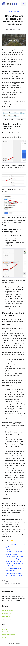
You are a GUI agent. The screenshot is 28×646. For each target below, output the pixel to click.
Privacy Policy (6, 632)
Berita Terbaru (6, 613)
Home (10, 11)
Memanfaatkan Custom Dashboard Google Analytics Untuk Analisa (14, 563)
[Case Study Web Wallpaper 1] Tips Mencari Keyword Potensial (15, 547)
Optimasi (12, 583)
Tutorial (18, 583)
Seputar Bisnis (6, 619)
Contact (4, 637)
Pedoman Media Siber (8, 634)
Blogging (16, 11)
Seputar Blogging (7, 610)
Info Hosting (6, 616)
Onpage (6, 583)
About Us (5, 629)
